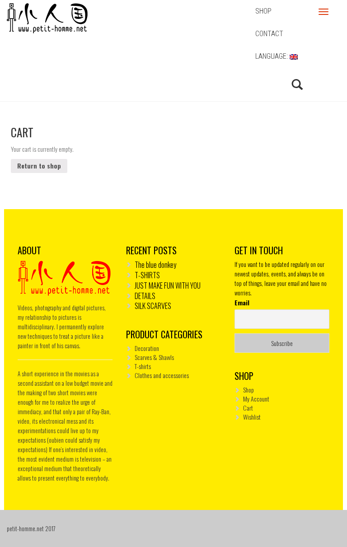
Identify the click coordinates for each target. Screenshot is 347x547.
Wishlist (252, 416)
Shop (248, 389)
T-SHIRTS (147, 275)
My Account (256, 398)
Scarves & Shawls (154, 357)
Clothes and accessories (162, 375)
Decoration (147, 348)
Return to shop (39, 165)
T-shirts (143, 366)
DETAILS (145, 295)
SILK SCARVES (153, 305)
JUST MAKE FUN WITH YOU (168, 285)
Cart (248, 407)
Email (241, 302)
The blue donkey (155, 264)
